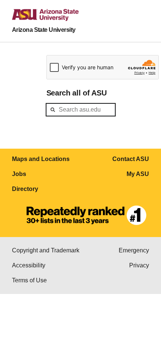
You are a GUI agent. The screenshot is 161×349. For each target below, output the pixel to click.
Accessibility (28, 265)
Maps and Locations (41, 159)
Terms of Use (29, 280)
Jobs (19, 174)
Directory (25, 189)
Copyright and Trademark (45, 250)
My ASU (138, 174)
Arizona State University (44, 30)
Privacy (139, 265)
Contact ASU (130, 159)
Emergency (134, 250)
